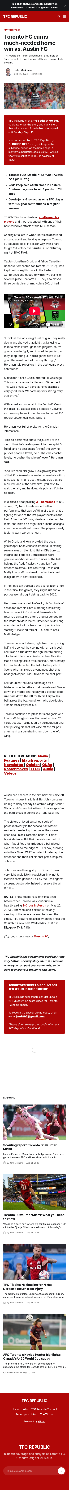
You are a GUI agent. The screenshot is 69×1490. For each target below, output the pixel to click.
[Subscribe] (61, 1470)
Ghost (41, 1421)
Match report (12, 30)
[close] (65, 5)
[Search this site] (58, 16)
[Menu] (64, 16)
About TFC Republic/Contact (40, 1409)
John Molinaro (22, 70)
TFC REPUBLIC (15, 16)
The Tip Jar (47, 1414)
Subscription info (25, 1414)
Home (15, 1409)
